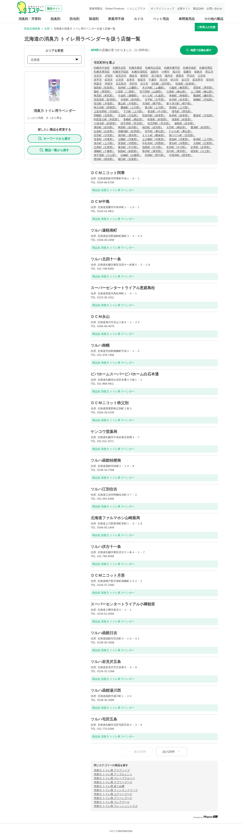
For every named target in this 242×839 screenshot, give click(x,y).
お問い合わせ (214, 8)
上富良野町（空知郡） (107, 111)
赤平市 (98, 79)
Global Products (114, 8)
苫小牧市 (156, 75)
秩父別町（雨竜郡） (106, 107)
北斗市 (144, 83)
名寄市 (131, 79)
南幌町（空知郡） (203, 99)
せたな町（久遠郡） (154, 95)
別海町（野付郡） (155, 155)
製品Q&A (198, 8)
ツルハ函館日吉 (104, 633)
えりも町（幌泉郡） (154, 135)
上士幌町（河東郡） (154, 139)
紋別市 (109, 79)
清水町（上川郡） (104, 143)
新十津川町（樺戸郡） (179, 103)
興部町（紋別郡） (128, 127)
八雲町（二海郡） (126, 91)
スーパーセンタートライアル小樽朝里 (123, 604)
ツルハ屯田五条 (104, 719)
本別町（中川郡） (177, 147)
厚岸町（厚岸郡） (152, 151)
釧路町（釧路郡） (128, 151)
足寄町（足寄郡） (201, 147)
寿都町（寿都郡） (179, 95)
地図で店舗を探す (201, 50)
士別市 (120, 79)
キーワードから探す (57, 138)
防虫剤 (74, 19)
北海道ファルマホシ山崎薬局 (115, 518)
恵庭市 (98, 83)
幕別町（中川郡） (128, 147)
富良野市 (197, 79)
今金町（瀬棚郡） (128, 95)
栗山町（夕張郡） (128, 103)
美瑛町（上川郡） (179, 107)
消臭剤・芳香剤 (30, 19)
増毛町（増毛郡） (182, 111)
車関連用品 (187, 19)
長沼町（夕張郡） (104, 103)
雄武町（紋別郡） (152, 127)
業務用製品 (95, 8)
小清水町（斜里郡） (106, 123)
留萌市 (144, 75)
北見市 (98, 75)
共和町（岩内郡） (131, 99)
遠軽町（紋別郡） (184, 123)
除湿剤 (94, 19)
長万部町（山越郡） (151, 91)
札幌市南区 (189, 67)
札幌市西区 (206, 67)
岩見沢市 (121, 75)
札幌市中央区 (102, 67)
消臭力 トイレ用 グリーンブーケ (113, 798)
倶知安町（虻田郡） (106, 99)
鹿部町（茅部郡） (203, 87)
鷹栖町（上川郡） (131, 107)
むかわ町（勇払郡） (181, 131)
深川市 (185, 79)
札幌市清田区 (139, 71)
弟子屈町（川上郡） (106, 155)
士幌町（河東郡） (128, 139)
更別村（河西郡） (179, 143)
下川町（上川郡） (133, 111)
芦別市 (191, 75)
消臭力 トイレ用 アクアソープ (112, 770)
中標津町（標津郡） (181, 155)
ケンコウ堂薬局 (104, 431)
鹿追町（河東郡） (179, 139)
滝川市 (164, 79)
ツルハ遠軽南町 (104, 230)
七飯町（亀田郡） (179, 87)
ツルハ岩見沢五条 (106, 661)
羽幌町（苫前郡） (104, 115)
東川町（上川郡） (155, 107)
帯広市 (209, 71)
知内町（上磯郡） (128, 87)
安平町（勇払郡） (155, 131)
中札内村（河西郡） (154, 143)
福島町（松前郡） (104, 87)
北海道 (35, 59)
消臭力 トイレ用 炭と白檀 (109, 786)
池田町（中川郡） (152, 147)
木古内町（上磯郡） (154, 87)
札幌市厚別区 (102, 71)
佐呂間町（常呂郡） (159, 123)
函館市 (154, 71)
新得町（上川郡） (203, 139)
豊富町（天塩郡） (203, 115)
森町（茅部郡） (103, 91)
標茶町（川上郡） (201, 151)
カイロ (138, 19)
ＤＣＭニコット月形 (108, 575)
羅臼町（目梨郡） (128, 159)
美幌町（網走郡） (133, 119)
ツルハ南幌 (100, 345)
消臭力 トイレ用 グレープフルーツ (114, 778)
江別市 (202, 75)
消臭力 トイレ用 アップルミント (113, 774)
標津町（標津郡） (104, 159)
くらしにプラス (136, 8)
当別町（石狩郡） (161, 83)
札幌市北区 (119, 67)
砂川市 (174, 79)
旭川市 (176, 71)
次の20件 (168, 751)
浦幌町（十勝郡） (104, 151)
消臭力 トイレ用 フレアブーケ (112, 802)
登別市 (210, 79)
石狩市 (133, 83)
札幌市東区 (135, 67)
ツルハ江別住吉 (104, 489)
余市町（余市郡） (179, 99)
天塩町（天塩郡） (128, 115)
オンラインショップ (163, 8)
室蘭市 (187, 71)
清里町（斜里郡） (182, 119)
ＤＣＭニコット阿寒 (108, 173)
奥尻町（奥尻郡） (104, 95)
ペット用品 (161, 19)
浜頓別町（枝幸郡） (154, 115)
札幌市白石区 (153, 67)
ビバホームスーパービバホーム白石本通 (125, 374)
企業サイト (183, 8)
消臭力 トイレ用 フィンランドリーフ (116, 790)
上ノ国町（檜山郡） (202, 91)
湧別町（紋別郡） (104, 127)
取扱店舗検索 (32, 28)
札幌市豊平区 (172, 67)
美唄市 (180, 75)
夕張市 (109, 75)
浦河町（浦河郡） (128, 135)
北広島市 (121, 83)
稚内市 (169, 75)
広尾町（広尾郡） (104, 147)
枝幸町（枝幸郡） (179, 115)
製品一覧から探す (57, 150)
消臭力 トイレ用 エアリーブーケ (113, 794)
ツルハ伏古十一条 (106, 546)
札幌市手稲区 (121, 71)
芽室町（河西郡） (128, 143)
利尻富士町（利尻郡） (107, 119)
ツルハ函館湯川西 (106, 690)
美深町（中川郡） (158, 111)
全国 (47, 28)
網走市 (133, 75)
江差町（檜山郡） (177, 91)
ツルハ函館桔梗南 (106, 460)
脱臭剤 (55, 19)
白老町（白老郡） (104, 131)
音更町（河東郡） (104, 139)
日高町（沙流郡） (104, 135)
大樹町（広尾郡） (203, 143)
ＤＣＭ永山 (100, 316)
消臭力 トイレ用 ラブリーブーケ (113, 782)
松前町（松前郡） (186, 83)
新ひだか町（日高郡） (182, 135)
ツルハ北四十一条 (106, 259)
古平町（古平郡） (155, 99)
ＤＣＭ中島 (100, 201)
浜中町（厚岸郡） (177, 151)
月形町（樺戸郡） (152, 103)
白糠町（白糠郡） (131, 155)
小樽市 (165, 71)
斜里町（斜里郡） (158, 119)
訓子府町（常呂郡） (132, 123)
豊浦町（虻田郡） (201, 127)
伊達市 (109, 83)
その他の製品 (213, 19)
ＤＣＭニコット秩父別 (110, 403)
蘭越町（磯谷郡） (203, 95)
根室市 (142, 79)
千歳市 (153, 79)
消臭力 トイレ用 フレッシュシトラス (116, 806)
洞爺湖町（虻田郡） (130, 131)
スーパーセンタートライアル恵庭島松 (123, 288)
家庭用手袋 (116, 19)
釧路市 (198, 71)
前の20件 (140, 751)
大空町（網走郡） (177, 127)
